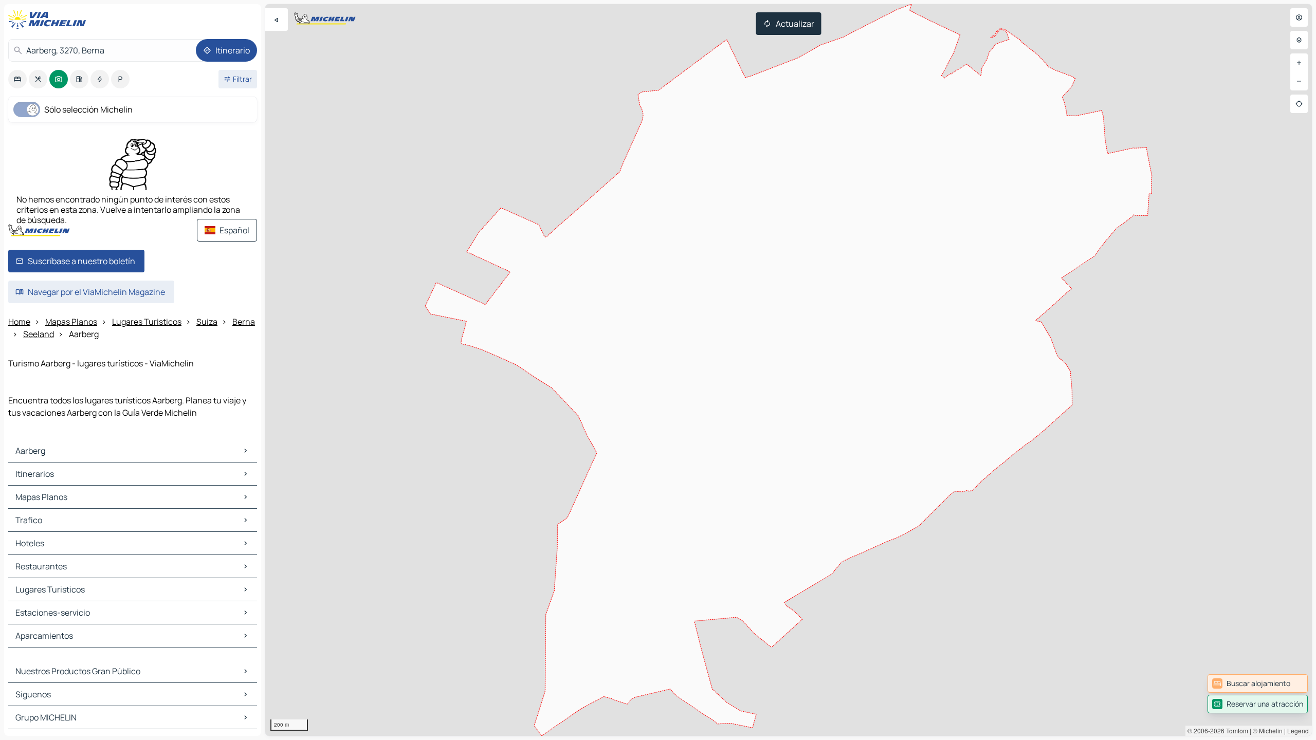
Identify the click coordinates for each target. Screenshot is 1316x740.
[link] (1258, 683)
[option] (17, 79)
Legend (1298, 730)
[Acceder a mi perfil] (1299, 17)
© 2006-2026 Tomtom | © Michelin (1235, 730)
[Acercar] (1299, 62)
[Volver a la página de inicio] (49, 19)
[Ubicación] (1299, 104)
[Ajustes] (1299, 40)
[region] (788, 370)
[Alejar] (1299, 81)
